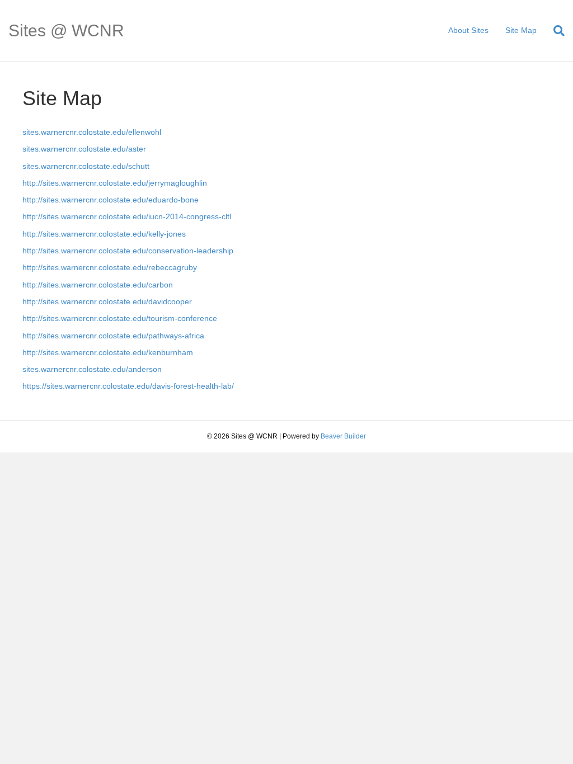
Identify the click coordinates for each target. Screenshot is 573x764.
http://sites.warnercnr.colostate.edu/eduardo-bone (110, 199)
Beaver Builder (343, 436)
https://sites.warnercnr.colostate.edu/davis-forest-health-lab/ (128, 385)
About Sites (468, 30)
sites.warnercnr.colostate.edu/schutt (85, 166)
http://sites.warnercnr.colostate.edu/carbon (97, 284)
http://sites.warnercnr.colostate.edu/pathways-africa (113, 335)
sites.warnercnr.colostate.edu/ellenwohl (91, 132)
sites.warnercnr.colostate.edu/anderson (92, 369)
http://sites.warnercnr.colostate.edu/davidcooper (107, 301)
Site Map (521, 30)
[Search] (555, 31)
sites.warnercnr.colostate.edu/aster (84, 148)
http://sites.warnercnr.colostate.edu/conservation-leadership (127, 250)
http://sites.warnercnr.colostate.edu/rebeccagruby (109, 267)
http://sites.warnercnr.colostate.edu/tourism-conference (119, 318)
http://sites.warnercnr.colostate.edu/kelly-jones (104, 233)
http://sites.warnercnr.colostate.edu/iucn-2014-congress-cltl (126, 216)
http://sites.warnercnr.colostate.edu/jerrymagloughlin (114, 182)
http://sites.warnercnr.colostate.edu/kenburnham (107, 352)
